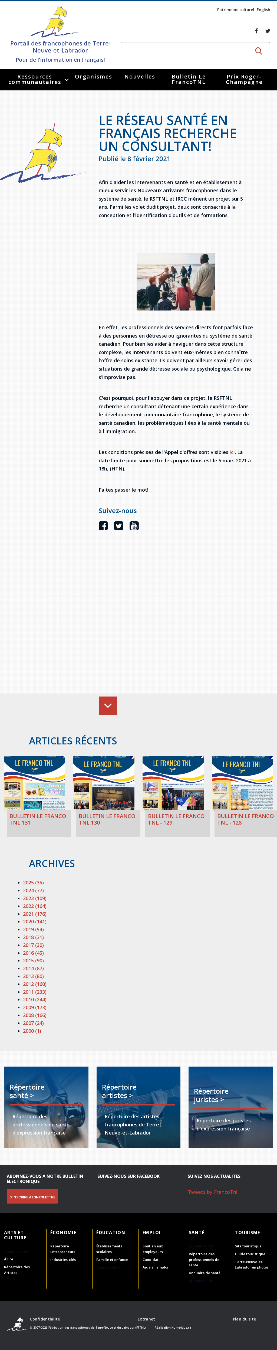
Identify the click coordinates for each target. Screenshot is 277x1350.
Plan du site (244, 1319)
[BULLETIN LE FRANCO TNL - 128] (242, 784)
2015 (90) (33, 960)
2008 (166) (35, 1015)
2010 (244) (35, 999)
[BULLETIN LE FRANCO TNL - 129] (173, 784)
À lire (8, 1259)
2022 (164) (35, 906)
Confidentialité (45, 1319)
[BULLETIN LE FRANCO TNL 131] (34, 784)
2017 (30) (33, 945)
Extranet (146, 1319)
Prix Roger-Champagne (244, 79)
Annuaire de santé (204, 1272)
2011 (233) (35, 992)
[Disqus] (176, 620)
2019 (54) (33, 929)
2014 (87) (33, 968)
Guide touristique (250, 1253)
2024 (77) (33, 890)
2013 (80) (33, 976)
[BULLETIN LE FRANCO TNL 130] (103, 784)
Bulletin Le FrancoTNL (189, 79)
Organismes (93, 76)
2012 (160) (35, 984)
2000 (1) (32, 1031)
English (263, 9)
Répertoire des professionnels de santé (204, 1259)
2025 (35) (33, 882)
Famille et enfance (112, 1259)
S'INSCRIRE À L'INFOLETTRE (32, 1197)
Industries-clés (63, 1259)
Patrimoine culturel (235, 9)
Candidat (151, 1259)
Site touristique (248, 1246)
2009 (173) (35, 1007)
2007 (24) (33, 1023)
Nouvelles (139, 76)
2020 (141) (35, 921)
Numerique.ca (181, 1327)
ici (232, 452)
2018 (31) (33, 937)
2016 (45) (33, 953)
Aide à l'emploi (155, 1267)
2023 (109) (35, 898)
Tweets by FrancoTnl (213, 1192)
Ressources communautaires (34, 79)
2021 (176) (35, 914)
